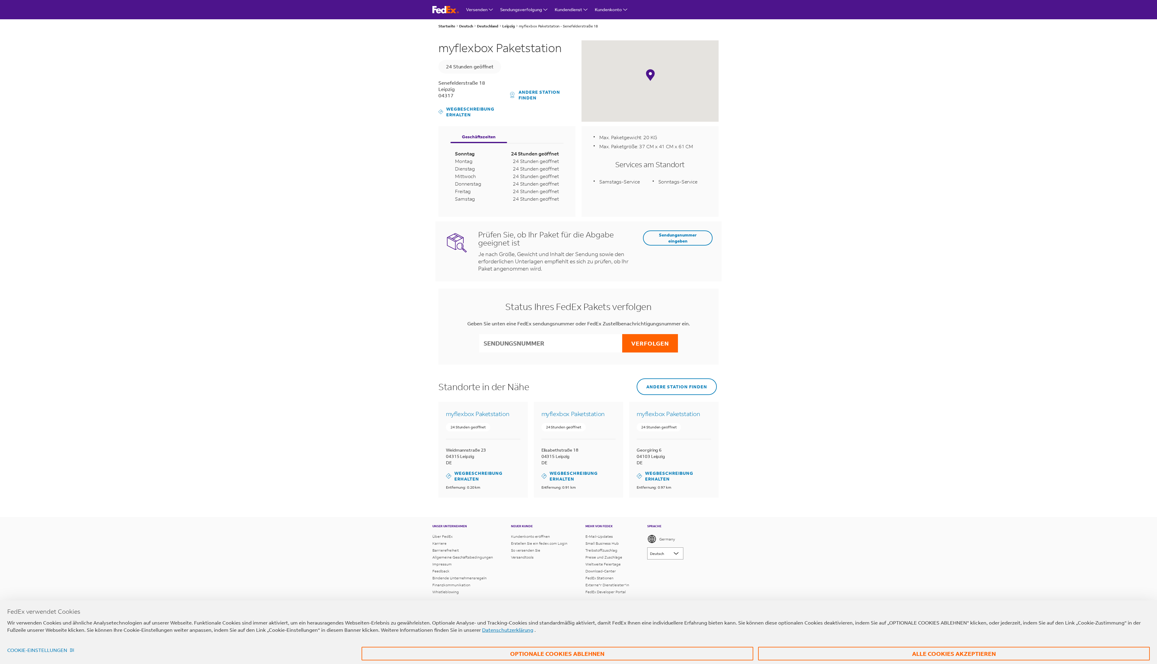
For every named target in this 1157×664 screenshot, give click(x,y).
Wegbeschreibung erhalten (466, 111)
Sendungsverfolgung (521, 9)
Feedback (441, 571)
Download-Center (600, 571)
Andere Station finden (539, 95)
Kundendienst (568, 9)
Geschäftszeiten (479, 136)
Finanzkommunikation (451, 585)
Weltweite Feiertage (603, 564)
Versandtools (522, 557)
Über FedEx (442, 536)
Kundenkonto (608, 9)
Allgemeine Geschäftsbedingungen (462, 557)
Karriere (439, 543)
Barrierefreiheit (445, 550)
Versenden (477, 9)
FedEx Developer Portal (605, 592)
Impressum (442, 564)
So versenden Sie (525, 550)
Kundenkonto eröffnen (530, 536)
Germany (667, 539)
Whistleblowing (445, 592)
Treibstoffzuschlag (601, 550)
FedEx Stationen (599, 578)
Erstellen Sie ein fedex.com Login (539, 543)
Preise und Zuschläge (603, 557)
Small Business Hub (602, 543)
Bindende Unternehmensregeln (459, 578)
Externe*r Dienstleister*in (607, 585)
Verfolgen (650, 343)
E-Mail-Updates (599, 536)
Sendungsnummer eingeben (678, 237)
